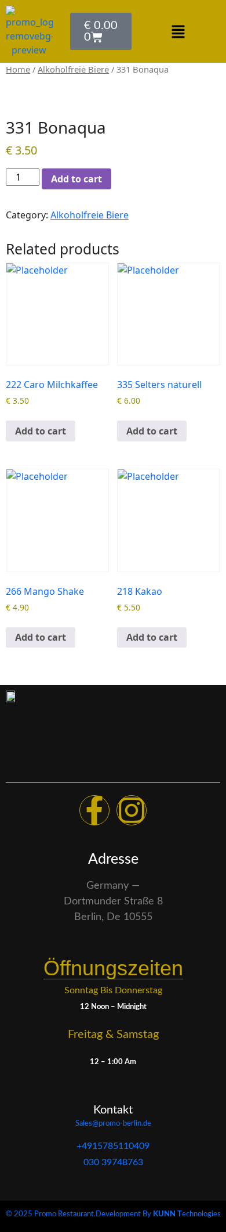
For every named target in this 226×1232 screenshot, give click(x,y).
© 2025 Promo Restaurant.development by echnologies (113, 1214)
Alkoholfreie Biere (73, 69)
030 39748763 (113, 1162)
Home (18, 69)
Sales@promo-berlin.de (113, 1123)
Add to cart (76, 179)
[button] (177, 31)
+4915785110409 (113, 1146)
